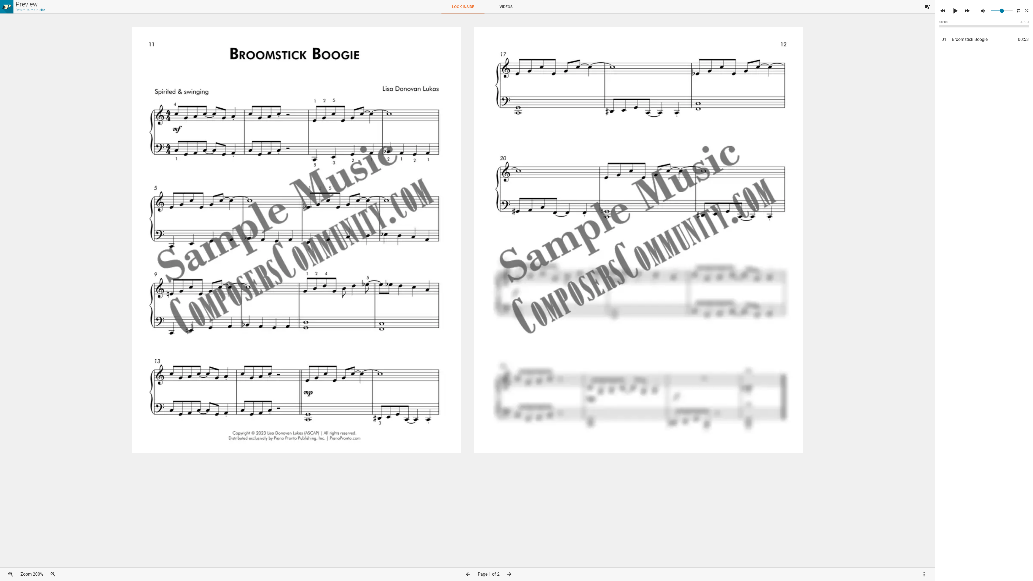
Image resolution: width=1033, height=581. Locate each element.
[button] (927, 6)
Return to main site (30, 10)
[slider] (1002, 10)
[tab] (462, 6)
